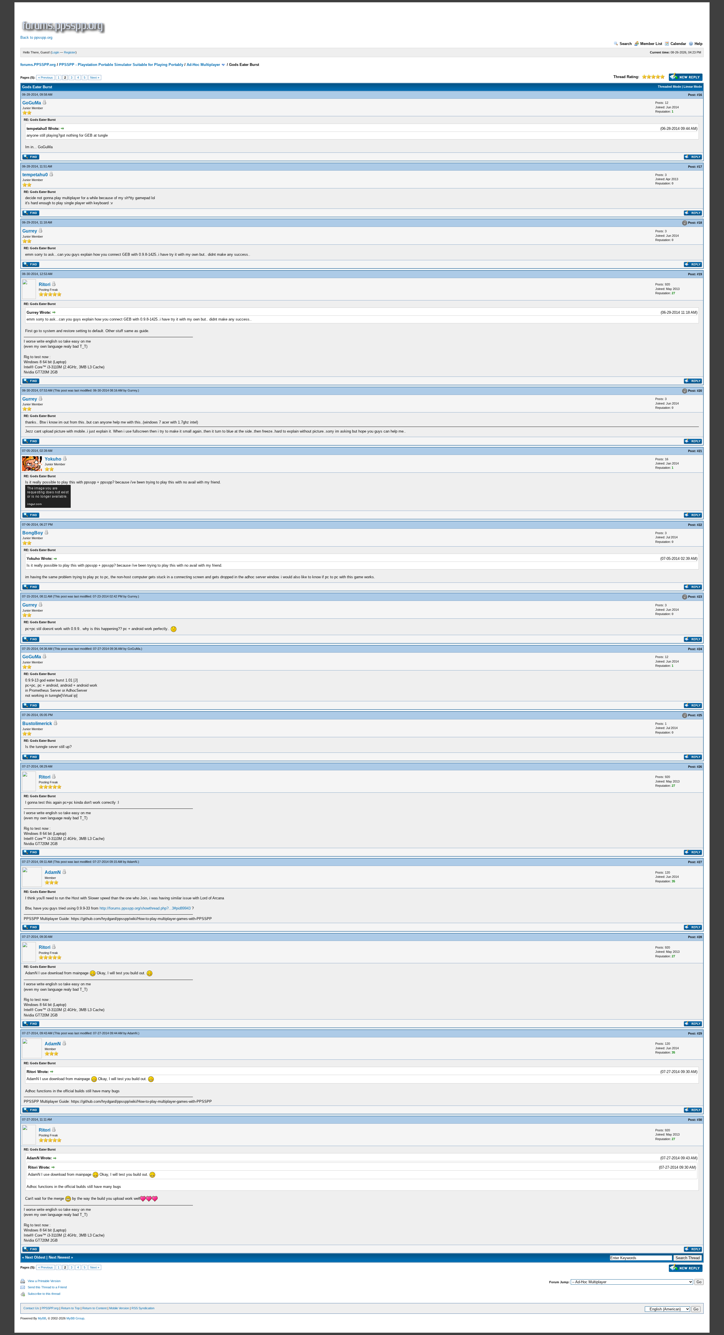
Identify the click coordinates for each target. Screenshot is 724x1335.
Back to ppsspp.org (36, 37)
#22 (699, 524)
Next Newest (59, 1257)
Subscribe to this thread (44, 1293)
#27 (699, 862)
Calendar (678, 44)
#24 (699, 649)
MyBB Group (75, 1318)
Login (55, 52)
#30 (699, 1119)
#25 (699, 715)
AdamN (132, 861)
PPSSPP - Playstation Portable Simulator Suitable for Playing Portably (121, 65)
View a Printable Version (44, 1281)
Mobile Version (119, 1308)
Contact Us (31, 1308)
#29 (699, 1033)
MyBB (42, 1318)
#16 (699, 94)
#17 (699, 166)
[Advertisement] (209, 21)
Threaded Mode (669, 86)
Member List (651, 44)
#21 (699, 451)
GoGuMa (31, 102)
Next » (94, 77)
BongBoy (32, 532)
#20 (699, 390)
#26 (699, 766)
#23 (699, 597)
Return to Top (70, 1308)
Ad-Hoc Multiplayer (203, 65)
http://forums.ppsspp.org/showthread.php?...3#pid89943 (145, 908)
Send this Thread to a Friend (47, 1287)
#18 (699, 223)
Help (699, 44)
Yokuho (53, 459)
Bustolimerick (37, 723)
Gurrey (29, 231)
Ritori (44, 284)
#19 (699, 274)
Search (626, 44)
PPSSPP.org (50, 1308)
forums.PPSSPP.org (38, 65)
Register (70, 52)
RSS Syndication (143, 1308)
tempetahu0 (35, 174)
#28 (699, 937)
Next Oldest (35, 1257)
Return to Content (94, 1308)
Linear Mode (693, 86)
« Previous (45, 77)
